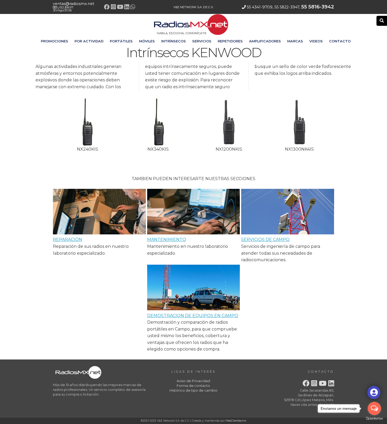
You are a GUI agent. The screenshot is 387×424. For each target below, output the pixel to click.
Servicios (201, 41)
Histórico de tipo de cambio (193, 390)
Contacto (340, 41)
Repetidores (230, 41)
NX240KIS (87, 149)
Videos (316, 41)
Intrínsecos (173, 41)
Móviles (147, 41)
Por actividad (89, 41)
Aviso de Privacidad (193, 381)
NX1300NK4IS (299, 149)
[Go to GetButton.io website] (374, 418)
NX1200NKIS (229, 149)
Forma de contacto (193, 386)
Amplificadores (265, 41)
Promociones (54, 41)
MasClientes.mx (236, 420)
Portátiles (121, 41)
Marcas (295, 41)
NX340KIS (158, 149)
